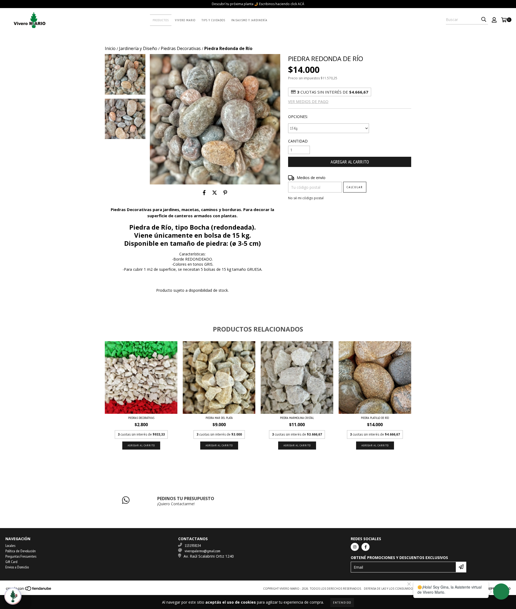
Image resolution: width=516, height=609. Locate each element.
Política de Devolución (20, 551)
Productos (161, 20)
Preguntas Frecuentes (20, 556)
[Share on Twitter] (214, 192)
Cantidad (298, 141)
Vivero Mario (185, 20)
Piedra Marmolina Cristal (297, 418)
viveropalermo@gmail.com (202, 551)
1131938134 (193, 545)
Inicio (110, 48)
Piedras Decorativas (181, 48)
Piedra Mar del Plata (219, 418)
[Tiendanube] (28, 590)
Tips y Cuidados (213, 20)
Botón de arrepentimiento (489, 588)
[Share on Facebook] (204, 192)
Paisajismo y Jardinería (249, 20)
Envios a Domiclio (17, 567)
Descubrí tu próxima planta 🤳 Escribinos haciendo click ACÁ (258, 4)
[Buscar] (483, 19)
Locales (10, 545)
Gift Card (11, 561)
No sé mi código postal (306, 198)
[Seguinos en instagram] (355, 547)
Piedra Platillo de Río (375, 418)
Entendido (342, 602)
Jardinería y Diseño (138, 48)
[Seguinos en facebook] (365, 547)
